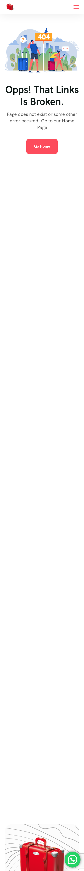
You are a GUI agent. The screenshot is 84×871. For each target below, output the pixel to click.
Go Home (42, 146)
